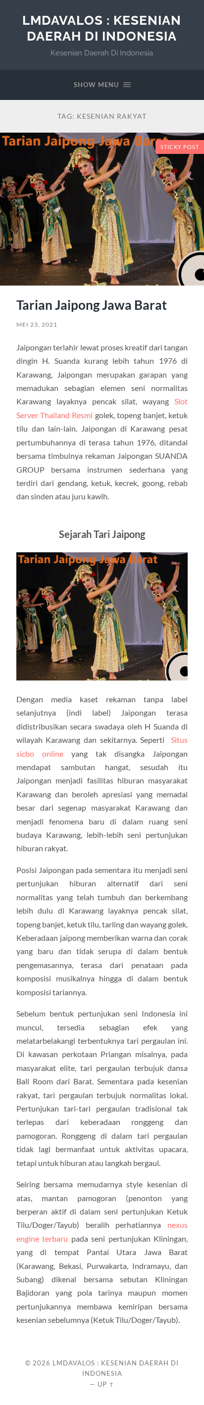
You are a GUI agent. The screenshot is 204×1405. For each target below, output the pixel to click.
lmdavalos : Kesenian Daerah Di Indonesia (101, 28)
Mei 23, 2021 (36, 324)
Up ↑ (106, 1384)
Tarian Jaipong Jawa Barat (91, 305)
